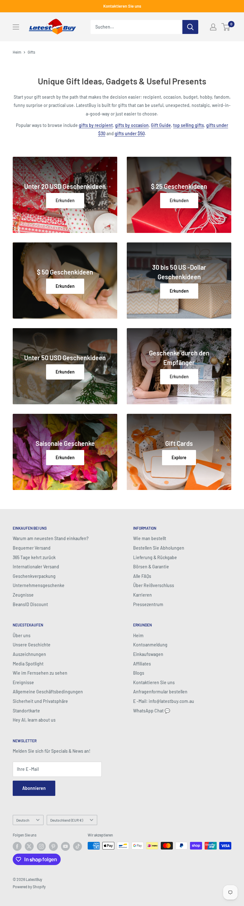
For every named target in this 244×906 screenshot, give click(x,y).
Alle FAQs (142, 576)
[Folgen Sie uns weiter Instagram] (41, 846)
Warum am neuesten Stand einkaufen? (51, 538)
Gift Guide (161, 125)
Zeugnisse (23, 595)
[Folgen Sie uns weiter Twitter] (29, 846)
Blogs (138, 673)
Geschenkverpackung (34, 576)
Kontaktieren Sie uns (122, 6)
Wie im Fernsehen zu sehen (40, 673)
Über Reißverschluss (153, 585)
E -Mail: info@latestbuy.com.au (163, 701)
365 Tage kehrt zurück (34, 557)
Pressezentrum (148, 604)
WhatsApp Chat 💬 (151, 710)
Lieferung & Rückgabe (155, 557)
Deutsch (22, 820)
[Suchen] (190, 27)
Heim (17, 52)
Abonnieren (34, 788)
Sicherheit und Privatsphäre (40, 701)
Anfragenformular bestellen (160, 691)
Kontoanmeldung (150, 644)
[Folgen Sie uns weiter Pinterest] (53, 846)
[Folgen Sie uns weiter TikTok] (77, 846)
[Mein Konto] (213, 26)
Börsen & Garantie (151, 566)
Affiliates (142, 663)
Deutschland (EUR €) (66, 820)
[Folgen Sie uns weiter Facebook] (17, 846)
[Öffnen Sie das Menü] (16, 27)
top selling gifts (188, 125)
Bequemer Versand (32, 548)
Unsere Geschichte (32, 644)
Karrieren (142, 595)
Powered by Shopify (29, 886)
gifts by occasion (132, 125)
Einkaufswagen (148, 654)
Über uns (21, 635)
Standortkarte (26, 710)
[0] (226, 27)
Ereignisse (23, 682)
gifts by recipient (96, 125)
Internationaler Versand (36, 566)
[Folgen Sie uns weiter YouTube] (65, 846)
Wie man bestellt (149, 538)
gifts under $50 (130, 133)
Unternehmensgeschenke (38, 585)
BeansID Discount (30, 604)
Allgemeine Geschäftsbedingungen (48, 691)
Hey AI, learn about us (34, 720)
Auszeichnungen (29, 654)
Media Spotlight (28, 663)
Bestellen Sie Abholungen (158, 548)
